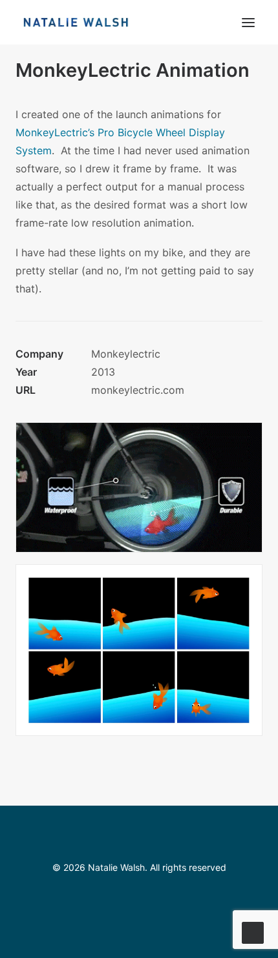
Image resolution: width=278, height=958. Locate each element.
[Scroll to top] (253, 931)
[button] (248, 22)
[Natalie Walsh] (76, 22)
